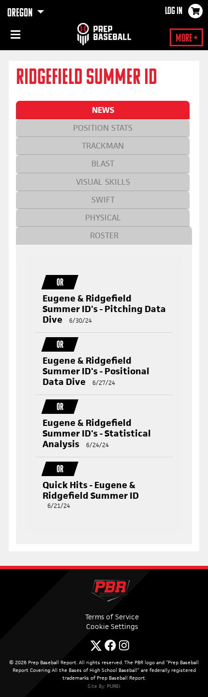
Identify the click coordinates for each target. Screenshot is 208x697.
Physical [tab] (103, 217)
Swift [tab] (103, 199)
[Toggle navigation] (14, 36)
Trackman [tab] (103, 145)
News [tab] (103, 110)
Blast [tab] (102, 163)
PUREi (113, 686)
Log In (173, 11)
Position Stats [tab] (103, 128)
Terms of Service (112, 616)
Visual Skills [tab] (103, 182)
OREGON (20, 13)
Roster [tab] (104, 235)
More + (186, 38)
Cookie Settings (112, 626)
